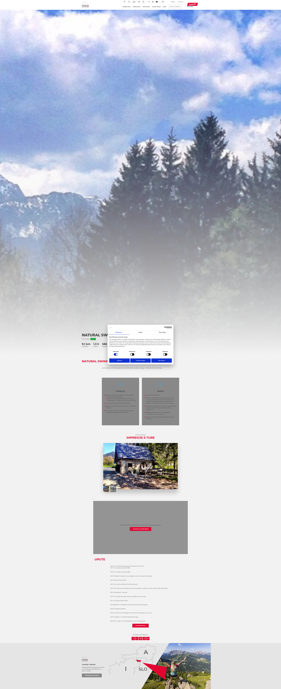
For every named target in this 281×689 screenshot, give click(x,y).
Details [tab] (140, 332)
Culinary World (156, 6)
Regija (173, 1)
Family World (146, 6)
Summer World (126, 6)
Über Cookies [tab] (162, 332)
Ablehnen (119, 360)
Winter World (136, 6)
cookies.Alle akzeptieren (140, 529)
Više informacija (140, 625)
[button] (133, 638)
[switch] (132, 354)
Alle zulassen (161, 360)
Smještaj (175, 6)
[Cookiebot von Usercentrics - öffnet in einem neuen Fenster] (165, 327)
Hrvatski (180, 1)
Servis (164, 6)
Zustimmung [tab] (118, 332)
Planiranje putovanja (92, 675)
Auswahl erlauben (140, 360)
